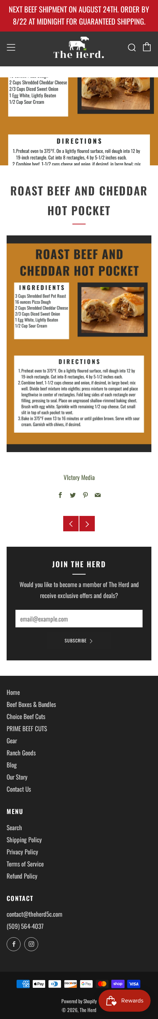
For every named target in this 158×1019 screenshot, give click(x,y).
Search (14, 827)
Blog (12, 764)
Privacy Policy (22, 851)
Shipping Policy (24, 839)
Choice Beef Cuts (26, 716)
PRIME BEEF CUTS (27, 728)
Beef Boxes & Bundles (31, 704)
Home (13, 692)
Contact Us (19, 788)
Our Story (17, 776)
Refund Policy (22, 875)
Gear (12, 740)
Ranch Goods (21, 752)
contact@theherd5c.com (34, 914)
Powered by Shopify (79, 1001)
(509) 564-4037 (25, 926)
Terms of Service (25, 863)
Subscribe (76, 640)
